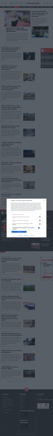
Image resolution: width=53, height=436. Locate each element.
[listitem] (26, 214)
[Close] (44, 201)
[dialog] (26, 218)
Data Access (26, 235)
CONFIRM (19, 231)
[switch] (39, 217)
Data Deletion (20, 235)
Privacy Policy (32, 235)
